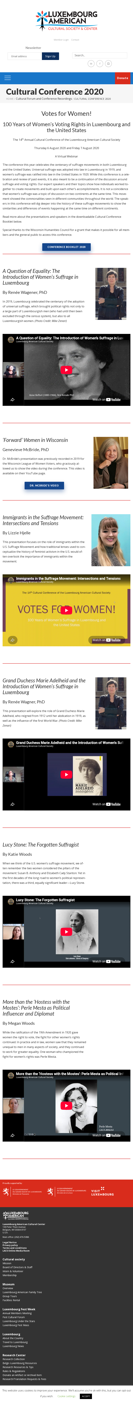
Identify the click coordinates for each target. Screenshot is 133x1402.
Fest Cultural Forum (14, 1317)
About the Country (13, 1338)
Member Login (61, 39)
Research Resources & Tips (18, 1367)
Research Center (14, 1355)
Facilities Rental (11, 1300)
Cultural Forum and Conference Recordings (44, 99)
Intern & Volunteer (13, 1271)
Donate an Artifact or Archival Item (22, 1375)
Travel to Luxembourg (15, 1342)
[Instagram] (108, 63)
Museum (9, 1284)
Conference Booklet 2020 (66, 246)
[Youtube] (91, 63)
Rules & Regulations (14, 1371)
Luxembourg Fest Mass (16, 1325)
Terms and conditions (15, 1247)
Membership (10, 1275)
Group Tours (10, 1296)
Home (10, 98)
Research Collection (14, 1359)
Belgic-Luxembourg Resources (20, 1363)
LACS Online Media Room (16, 1250)
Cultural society (14, 1259)
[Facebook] (99, 63)
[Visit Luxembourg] (102, 1191)
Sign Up (50, 56)
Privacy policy (10, 1245)
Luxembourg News (13, 1346)
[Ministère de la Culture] (66, 1191)
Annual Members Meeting (17, 1313)
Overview (8, 1288)
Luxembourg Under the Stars (19, 1321)
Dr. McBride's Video (44, 485)
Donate (122, 78)
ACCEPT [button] (86, 1396)
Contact (75, 39)
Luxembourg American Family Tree (22, 1292)
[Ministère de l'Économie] (22, 1191)
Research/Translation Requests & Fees (24, 1379)
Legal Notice (10, 1242)
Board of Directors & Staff (17, 1267)
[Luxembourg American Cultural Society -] (66, 21)
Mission (7, 1263)
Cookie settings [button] (66, 1396)
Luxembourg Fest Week (19, 1309)
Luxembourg (11, 1334)
